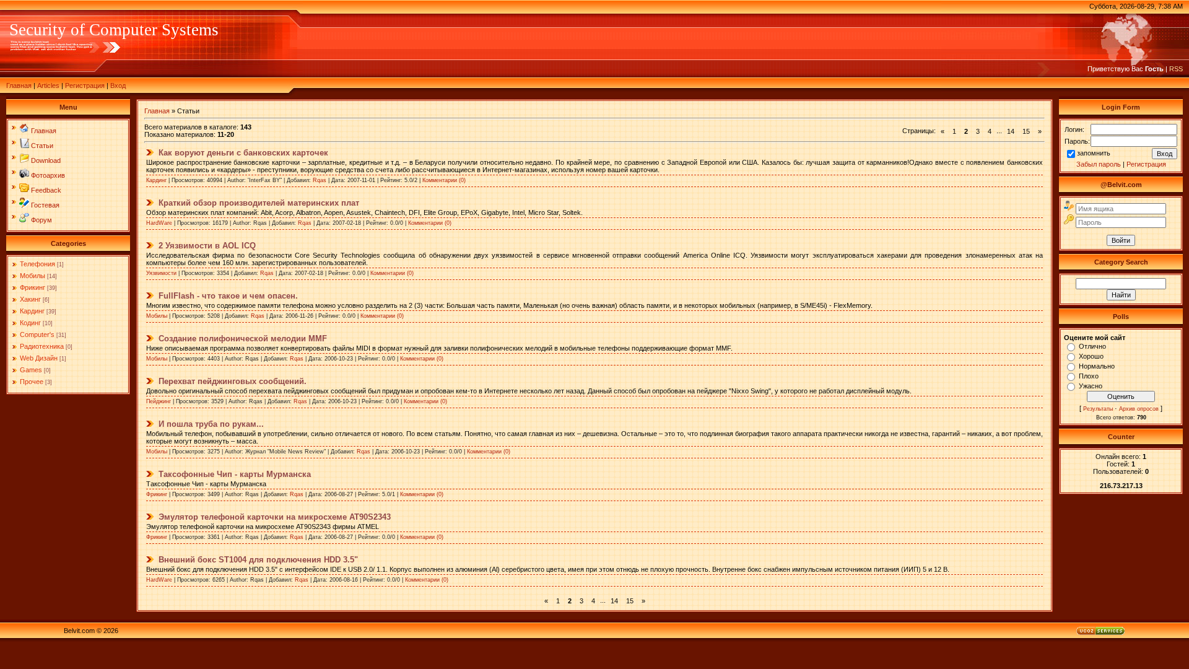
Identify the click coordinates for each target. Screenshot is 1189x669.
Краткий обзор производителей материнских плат (259, 203)
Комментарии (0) (444, 180)
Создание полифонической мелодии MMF (243, 338)
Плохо (1089, 376)
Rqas (319, 180)
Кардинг (32, 311)
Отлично (1092, 346)
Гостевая (45, 205)
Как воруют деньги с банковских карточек (243, 152)
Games (31, 370)
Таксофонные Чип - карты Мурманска (235, 474)
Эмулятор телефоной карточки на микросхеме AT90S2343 (275, 517)
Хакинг (30, 299)
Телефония (37, 264)
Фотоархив (48, 175)
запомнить (1093, 153)
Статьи (42, 145)
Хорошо (1091, 356)
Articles (48, 85)
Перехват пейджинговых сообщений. (233, 381)
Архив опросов (1139, 409)
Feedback (46, 190)
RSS (1176, 68)
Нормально (1097, 366)
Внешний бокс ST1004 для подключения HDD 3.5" (258, 559)
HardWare (159, 223)
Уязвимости (161, 273)
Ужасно (1090, 386)
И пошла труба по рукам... (211, 424)
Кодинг (30, 322)
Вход (118, 85)
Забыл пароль (1098, 164)
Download (46, 160)
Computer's (37, 334)
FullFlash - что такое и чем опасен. (228, 295)
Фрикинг (32, 287)
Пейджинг (158, 401)
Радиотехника (42, 346)
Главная (19, 85)
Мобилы (32, 275)
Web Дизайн (39, 358)
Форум (41, 220)
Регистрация (85, 85)
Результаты (1098, 409)
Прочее (31, 381)
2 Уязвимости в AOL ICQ (207, 245)
